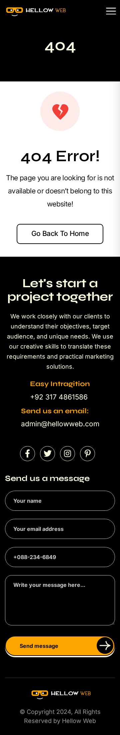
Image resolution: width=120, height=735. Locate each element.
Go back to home (60, 233)
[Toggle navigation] (111, 11)
